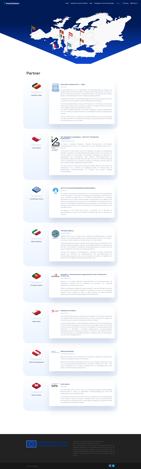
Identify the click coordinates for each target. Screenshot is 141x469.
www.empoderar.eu (65, 278)
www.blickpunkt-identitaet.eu (67, 353)
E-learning (125, 3)
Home (67, 3)
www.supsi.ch (64, 386)
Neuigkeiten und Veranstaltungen (104, 3)
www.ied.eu (63, 190)
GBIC (91, 3)
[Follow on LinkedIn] (113, 465)
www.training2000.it (65, 233)
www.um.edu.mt (64, 313)
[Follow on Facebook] (110, 465)
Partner (118, 3)
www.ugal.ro (64, 87)
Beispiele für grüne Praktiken (79, 3)
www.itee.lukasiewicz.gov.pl (67, 141)
